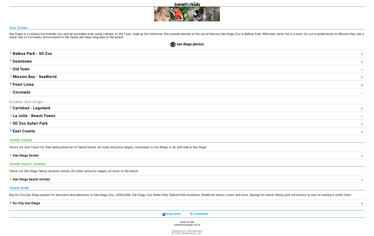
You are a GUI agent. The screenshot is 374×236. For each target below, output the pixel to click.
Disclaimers (195, 230)
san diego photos (190, 44)
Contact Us (179, 230)
